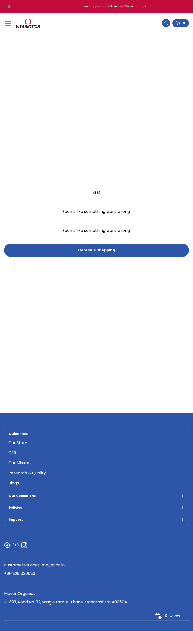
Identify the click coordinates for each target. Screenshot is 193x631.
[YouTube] (16, 545)
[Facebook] (7, 545)
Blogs (13, 483)
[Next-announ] (144, 6)
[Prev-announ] (9, 6)
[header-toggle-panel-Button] (8, 23)
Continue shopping (96, 250)
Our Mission (19, 463)
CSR (12, 453)
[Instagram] (24, 545)
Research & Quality (27, 473)
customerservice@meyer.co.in (34, 565)
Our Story (17, 443)
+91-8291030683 (19, 574)
